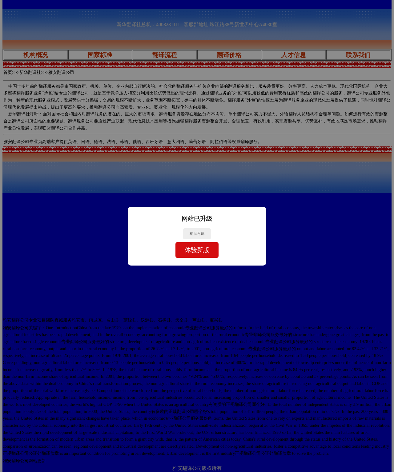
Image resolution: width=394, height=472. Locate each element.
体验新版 (197, 249)
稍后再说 (197, 233)
